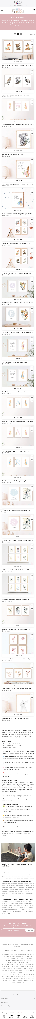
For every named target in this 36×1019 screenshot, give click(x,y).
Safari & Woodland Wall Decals (11, 833)
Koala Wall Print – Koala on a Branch (13, 154)
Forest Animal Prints (18, 751)
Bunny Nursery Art (8, 764)
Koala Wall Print (19, 744)
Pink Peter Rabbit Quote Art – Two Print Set (15, 362)
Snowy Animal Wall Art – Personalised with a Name (17, 540)
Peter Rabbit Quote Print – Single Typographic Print (17, 214)
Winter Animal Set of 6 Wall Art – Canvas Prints (16, 570)
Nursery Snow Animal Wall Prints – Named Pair (16, 510)
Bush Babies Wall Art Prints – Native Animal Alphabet (18, 303)
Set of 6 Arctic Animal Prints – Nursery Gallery (16, 599)
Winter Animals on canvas (10, 758)
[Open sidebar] (2, 512)
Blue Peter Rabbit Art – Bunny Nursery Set (14, 481)
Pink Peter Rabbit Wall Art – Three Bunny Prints (16, 451)
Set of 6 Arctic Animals (24, 756)
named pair (24, 775)
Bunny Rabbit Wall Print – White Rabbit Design (16, 718)
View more (18, 25)
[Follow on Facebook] (14, 2)
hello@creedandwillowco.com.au (19, 5)
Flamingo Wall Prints (19, 767)
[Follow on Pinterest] (19, 2)
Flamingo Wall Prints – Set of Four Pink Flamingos (17, 659)
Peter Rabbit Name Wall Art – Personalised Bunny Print (18, 421)
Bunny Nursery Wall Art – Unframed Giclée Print (16, 689)
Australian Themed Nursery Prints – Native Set (16, 95)
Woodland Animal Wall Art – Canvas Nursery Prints (17, 65)
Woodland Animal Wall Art (15, 753)
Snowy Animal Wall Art (20, 773)
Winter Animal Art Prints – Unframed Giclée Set (16, 629)
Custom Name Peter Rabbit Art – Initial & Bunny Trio (18, 125)
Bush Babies (12, 748)
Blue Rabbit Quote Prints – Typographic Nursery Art (17, 392)
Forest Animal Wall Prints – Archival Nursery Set (16, 273)
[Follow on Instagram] (17, 2)
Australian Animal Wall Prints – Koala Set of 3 (16, 243)
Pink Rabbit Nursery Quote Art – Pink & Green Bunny (17, 184)
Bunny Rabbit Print (19, 762)
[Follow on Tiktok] (21, 2)
